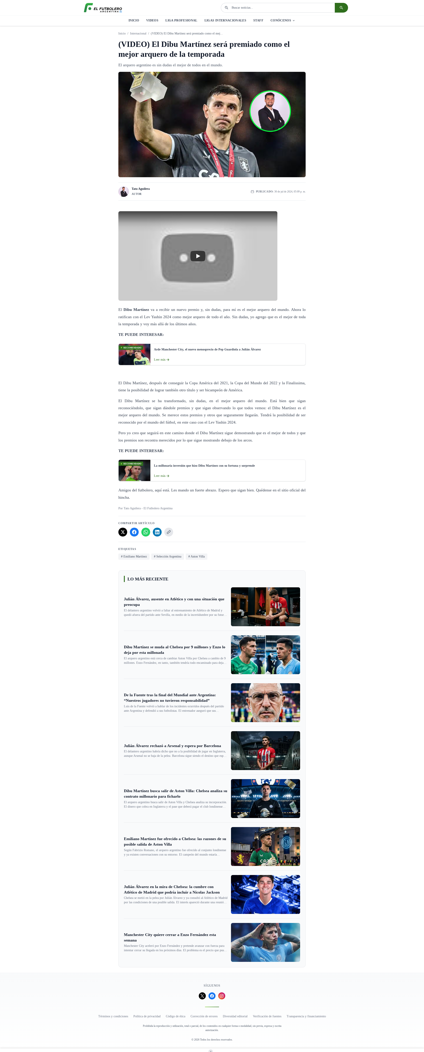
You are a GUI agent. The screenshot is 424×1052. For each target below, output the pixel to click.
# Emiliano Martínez (134, 556)
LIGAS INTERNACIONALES (225, 20)
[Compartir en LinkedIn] (157, 532)
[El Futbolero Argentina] (103, 8)
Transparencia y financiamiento (306, 1016)
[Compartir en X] (122, 532)
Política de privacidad (147, 1016)
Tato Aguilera (141, 188)
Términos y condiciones (113, 1016)
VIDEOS (152, 20)
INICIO (134, 20)
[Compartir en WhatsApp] (145, 532)
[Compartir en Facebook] (134, 532)
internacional (138, 33)
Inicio (122, 33)
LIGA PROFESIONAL (181, 20)
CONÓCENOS (281, 20)
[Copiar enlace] (168, 532)
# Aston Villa (196, 556)
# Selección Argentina (167, 556)
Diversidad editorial (235, 1016)
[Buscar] (341, 8)
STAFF (258, 20)
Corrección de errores (204, 1016)
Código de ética (175, 1016)
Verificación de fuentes (267, 1016)
